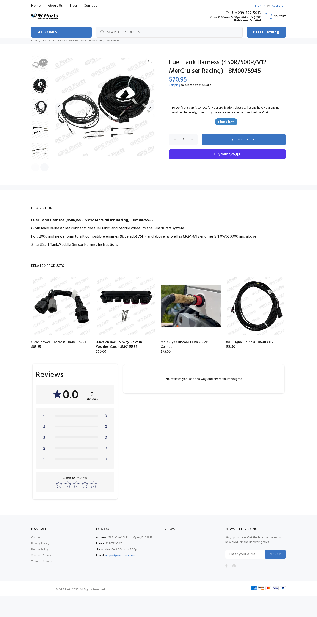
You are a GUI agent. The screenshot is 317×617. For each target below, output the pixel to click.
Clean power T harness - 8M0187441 (58, 342)
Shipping (174, 85)
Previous (59, 107)
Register (278, 6)
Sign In (260, 6)
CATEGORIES (46, 32)
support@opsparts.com (120, 555)
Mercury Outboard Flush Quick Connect (184, 344)
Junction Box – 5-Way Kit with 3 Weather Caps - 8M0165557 (120, 344)
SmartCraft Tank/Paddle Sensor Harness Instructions (74, 245)
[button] (75, 415)
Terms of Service (42, 561)
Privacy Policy (40, 543)
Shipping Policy (41, 555)
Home (34, 41)
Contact (36, 537)
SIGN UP (275, 554)
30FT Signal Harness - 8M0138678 (250, 342)
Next (150, 107)
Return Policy (40, 549)
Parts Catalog (266, 32)
